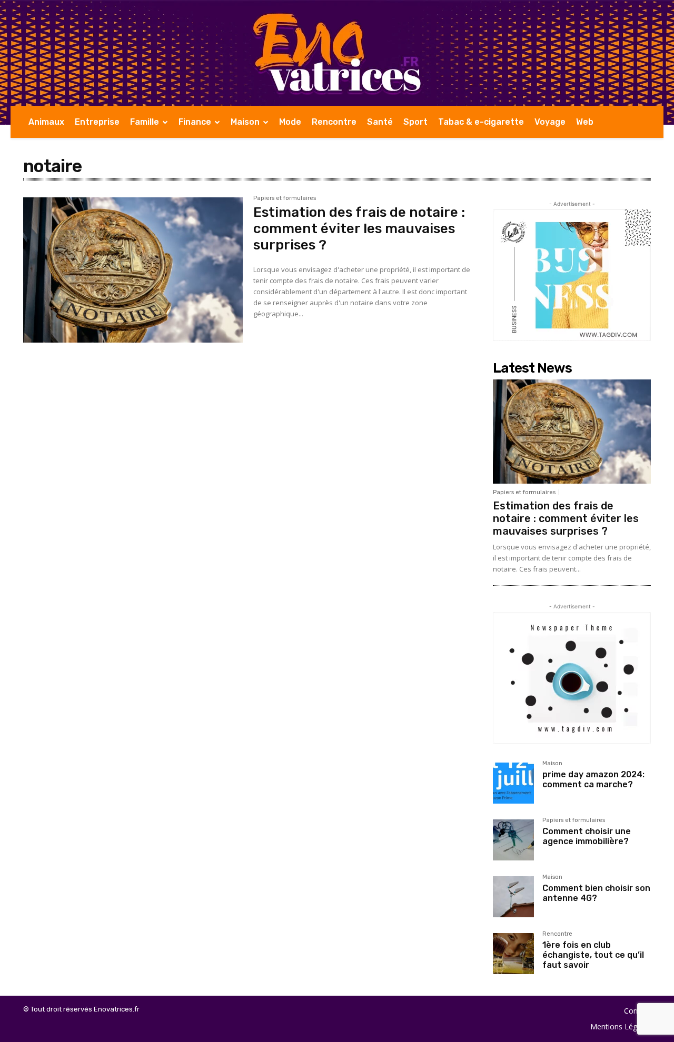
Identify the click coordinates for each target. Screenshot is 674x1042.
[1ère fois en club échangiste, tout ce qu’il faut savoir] (513, 953)
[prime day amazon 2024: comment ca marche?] (513, 783)
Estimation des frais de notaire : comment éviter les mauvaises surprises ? (359, 228)
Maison (552, 763)
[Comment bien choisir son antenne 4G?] (513, 896)
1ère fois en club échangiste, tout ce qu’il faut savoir (593, 955)
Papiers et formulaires (284, 198)
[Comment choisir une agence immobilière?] (513, 839)
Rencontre (557, 934)
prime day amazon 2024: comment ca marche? (593, 779)
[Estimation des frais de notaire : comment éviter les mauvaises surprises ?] (133, 270)
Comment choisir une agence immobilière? (586, 836)
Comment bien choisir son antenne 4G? (596, 893)
